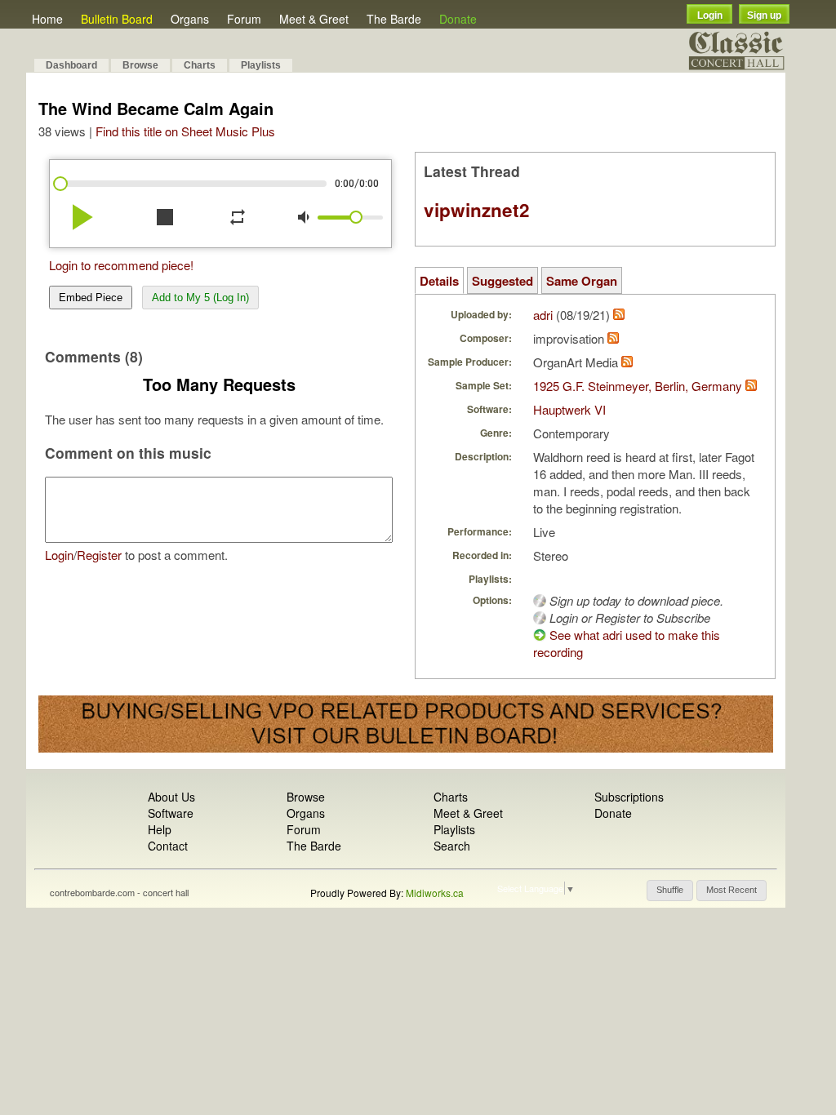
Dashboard (71, 65)
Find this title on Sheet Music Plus (185, 131)
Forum (244, 19)
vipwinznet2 (477, 210)
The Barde (394, 19)
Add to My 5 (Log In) (200, 297)
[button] (670, 890)
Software (170, 813)
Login (710, 15)
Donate (458, 19)
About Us (171, 796)
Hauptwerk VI (569, 409)
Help (159, 829)
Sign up (764, 15)
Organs (190, 19)
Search (452, 845)
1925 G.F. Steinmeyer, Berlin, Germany (637, 385)
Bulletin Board (117, 19)
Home (47, 19)
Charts (200, 65)
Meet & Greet (314, 19)
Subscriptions (629, 796)
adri (543, 314)
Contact (168, 845)
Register (99, 554)
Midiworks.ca (435, 893)
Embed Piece (90, 297)
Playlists (261, 65)
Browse (140, 65)
